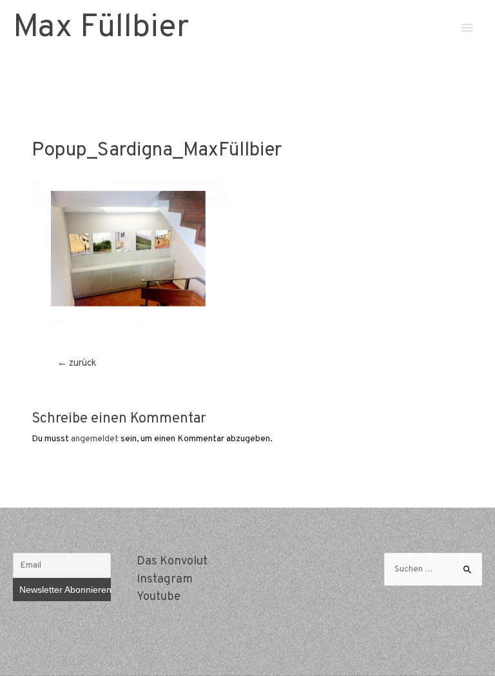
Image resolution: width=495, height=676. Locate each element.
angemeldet (95, 438)
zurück (76, 363)
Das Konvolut (172, 561)
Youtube (158, 597)
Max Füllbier (101, 28)
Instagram (165, 579)
